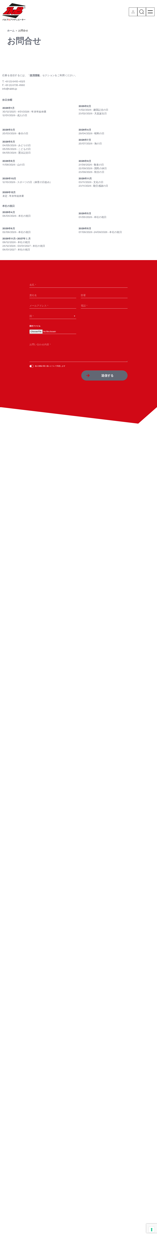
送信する (107, 375)
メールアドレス (38, 305)
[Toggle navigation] (150, 12)
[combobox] (52, 316)
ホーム (11, 30)
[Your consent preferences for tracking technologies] (152, 1230)
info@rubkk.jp (9, 88)
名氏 (31, 284)
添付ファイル (34, 326)
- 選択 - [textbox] (33, 316)
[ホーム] (13, 11)
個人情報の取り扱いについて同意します (50, 366)
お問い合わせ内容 (39, 344)
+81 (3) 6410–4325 (15, 81)
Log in (133, 12)
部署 (83, 295)
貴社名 (33, 295)
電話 (83, 305)
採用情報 (35, 75)
